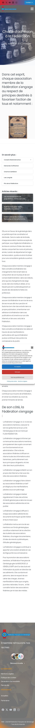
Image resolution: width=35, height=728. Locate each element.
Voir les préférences (17, 377)
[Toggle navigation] (32, 9)
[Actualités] (21, 656)
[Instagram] (16, 2)
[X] (6, 2)
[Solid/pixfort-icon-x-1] (7, 709)
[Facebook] (3, 2)
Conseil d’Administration (12, 160)
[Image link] (17, 126)
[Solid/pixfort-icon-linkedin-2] (15, 709)
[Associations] (17, 656)
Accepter (17, 367)
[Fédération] (14, 656)
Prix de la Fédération (11, 183)
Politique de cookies (12, 381)
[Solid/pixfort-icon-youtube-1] (11, 709)
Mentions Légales (22, 381)
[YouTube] (9, 2)
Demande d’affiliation (11, 166)
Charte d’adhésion (10, 172)
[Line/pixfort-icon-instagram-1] (18, 709)
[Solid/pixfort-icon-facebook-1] (3, 709)
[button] (32, 347)
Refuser (17, 372)
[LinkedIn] (13, 2)
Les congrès (8, 177)
